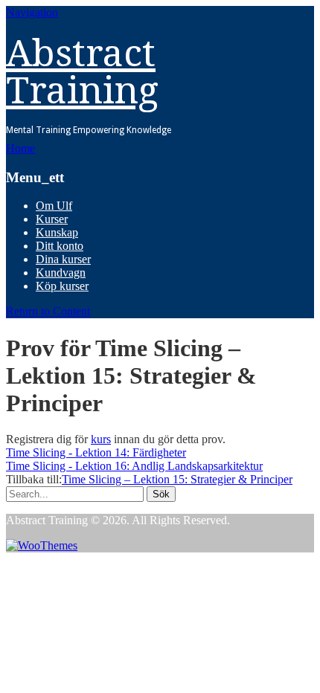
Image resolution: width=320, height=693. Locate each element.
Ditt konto (59, 245)
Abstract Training (82, 71)
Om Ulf (54, 205)
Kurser (52, 219)
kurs (101, 439)
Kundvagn (61, 272)
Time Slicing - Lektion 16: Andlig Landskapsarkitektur (134, 466)
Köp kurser (62, 286)
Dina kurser (63, 259)
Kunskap (57, 232)
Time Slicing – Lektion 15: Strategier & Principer (177, 479)
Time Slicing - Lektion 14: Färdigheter (96, 452)
